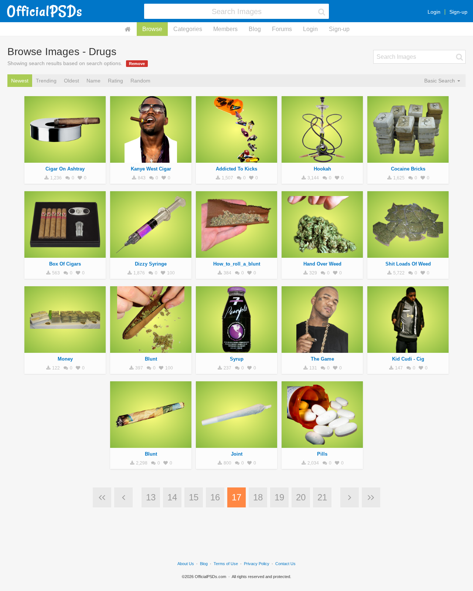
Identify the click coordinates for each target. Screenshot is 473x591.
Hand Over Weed (322, 264)
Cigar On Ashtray (65, 169)
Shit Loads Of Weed (408, 264)
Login (434, 12)
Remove (137, 63)
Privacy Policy (256, 563)
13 (151, 497)
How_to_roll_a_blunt (236, 264)
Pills (322, 454)
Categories (187, 29)
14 (172, 497)
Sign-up (458, 12)
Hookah (322, 169)
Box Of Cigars (65, 264)
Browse (152, 29)
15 (193, 497)
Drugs (65, 159)
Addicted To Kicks (236, 169)
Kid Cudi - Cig (408, 359)
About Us (185, 563)
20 (301, 497)
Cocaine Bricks (408, 169)
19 (279, 497)
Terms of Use (226, 563)
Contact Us (285, 563)
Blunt (151, 359)
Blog (255, 29)
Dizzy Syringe (151, 264)
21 (322, 497)
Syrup (237, 359)
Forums (282, 29)
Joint (236, 454)
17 (236, 497)
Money (65, 359)
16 (215, 497)
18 (258, 497)
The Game (322, 359)
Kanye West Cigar (151, 169)
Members (225, 29)
